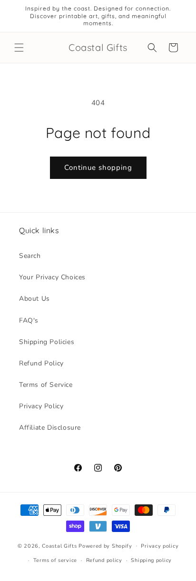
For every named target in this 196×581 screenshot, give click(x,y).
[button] (19, 47)
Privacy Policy (41, 406)
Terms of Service (46, 384)
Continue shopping (98, 167)
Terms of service (55, 560)
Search (30, 255)
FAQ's (29, 320)
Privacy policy (159, 546)
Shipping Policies (46, 341)
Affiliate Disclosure (50, 427)
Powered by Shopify (105, 545)
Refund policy (104, 560)
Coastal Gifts (59, 545)
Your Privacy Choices (52, 277)
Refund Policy (41, 363)
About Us (34, 298)
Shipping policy (151, 560)
